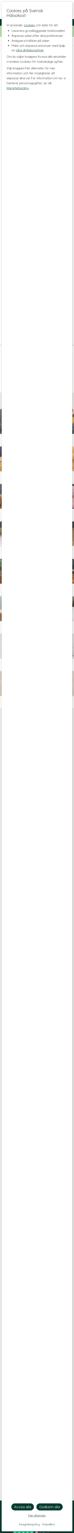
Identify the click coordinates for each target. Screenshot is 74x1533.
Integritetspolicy (18, 88)
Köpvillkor (48, 1524)
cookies (29, 25)
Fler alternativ (37, 1515)
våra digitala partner (30, 50)
